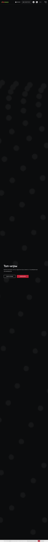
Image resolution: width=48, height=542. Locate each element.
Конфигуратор (27, 2)
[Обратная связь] (33, 2)
